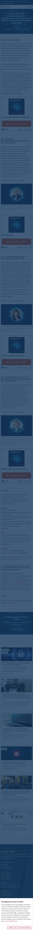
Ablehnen (11, 927)
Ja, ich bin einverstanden (23, 927)
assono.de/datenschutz (11, 921)
